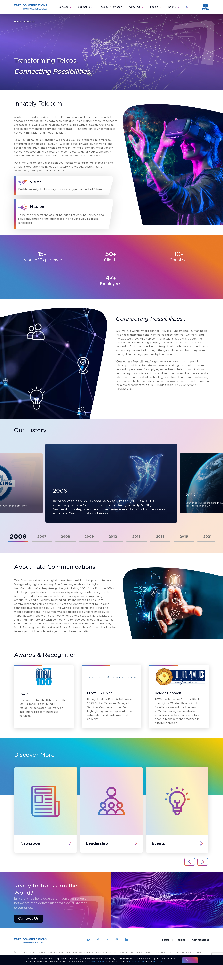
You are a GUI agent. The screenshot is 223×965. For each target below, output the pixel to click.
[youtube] (88, 939)
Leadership (97, 844)
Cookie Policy (96, 961)
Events (158, 844)
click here (158, 961)
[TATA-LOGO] (205, 5)
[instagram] (117, 939)
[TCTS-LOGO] (30, 5)
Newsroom (30, 844)
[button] (187, 7)
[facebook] (98, 939)
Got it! (190, 960)
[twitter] (107, 939)
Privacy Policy (136, 961)
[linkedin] (126, 939)
